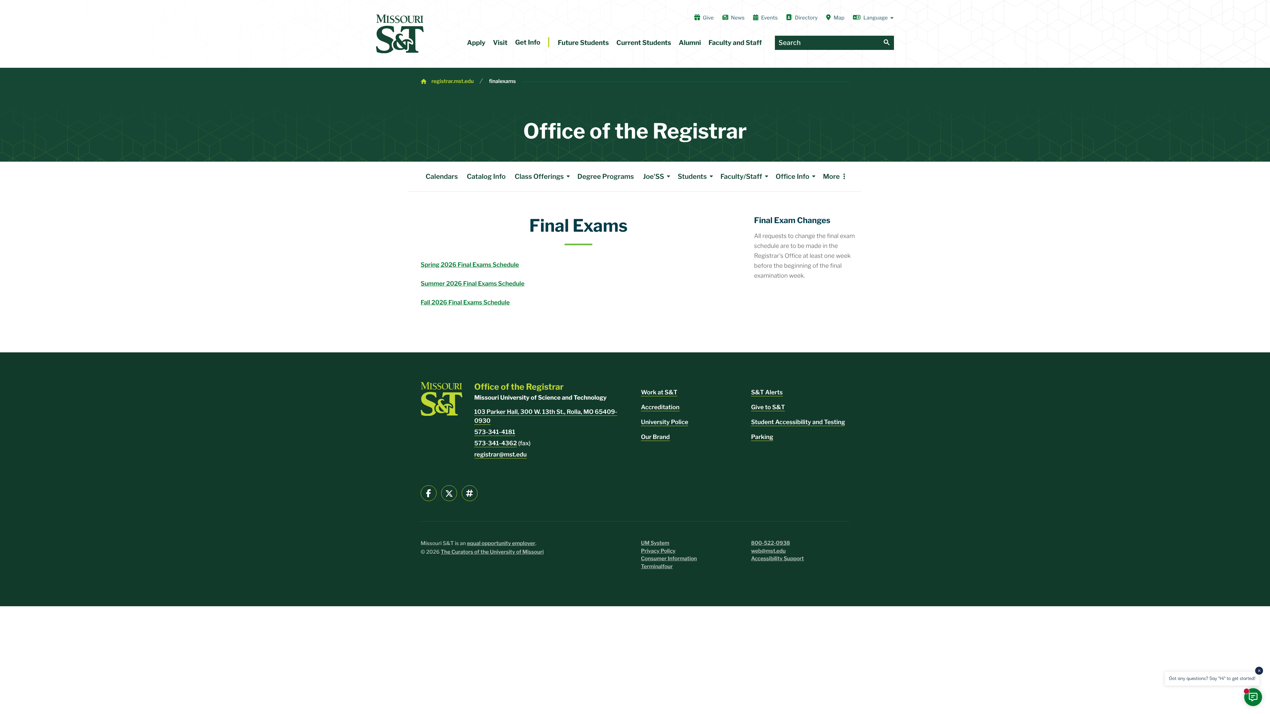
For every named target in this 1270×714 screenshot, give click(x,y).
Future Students (583, 43)
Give (708, 18)
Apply (476, 43)
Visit (500, 43)
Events (769, 18)
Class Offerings (539, 176)
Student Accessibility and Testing (798, 422)
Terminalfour (657, 566)
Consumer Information (669, 558)
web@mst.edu (768, 551)
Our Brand (655, 437)
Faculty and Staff (735, 43)
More (831, 176)
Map (839, 18)
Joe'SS (653, 176)
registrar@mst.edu (500, 454)
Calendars (442, 176)
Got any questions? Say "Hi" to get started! (1212, 678)
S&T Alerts (767, 392)
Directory (806, 18)
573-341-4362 (495, 443)
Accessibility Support (777, 558)
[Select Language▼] (873, 18)
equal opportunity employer (501, 543)
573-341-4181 (494, 432)
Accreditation (660, 407)
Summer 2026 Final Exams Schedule (473, 283)
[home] (400, 34)
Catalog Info (486, 176)
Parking (762, 437)
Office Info (792, 176)
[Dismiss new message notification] (1259, 670)
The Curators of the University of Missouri (492, 552)
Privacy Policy (658, 551)
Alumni (690, 43)
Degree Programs (605, 176)
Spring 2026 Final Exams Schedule (470, 264)
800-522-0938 (770, 543)
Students (692, 176)
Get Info (527, 42)
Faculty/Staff (741, 176)
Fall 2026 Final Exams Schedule (465, 302)
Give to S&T (768, 407)
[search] (887, 43)
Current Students (643, 43)
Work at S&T (659, 392)
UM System (655, 543)
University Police (664, 422)
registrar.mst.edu (452, 81)
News (737, 18)
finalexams (502, 81)
